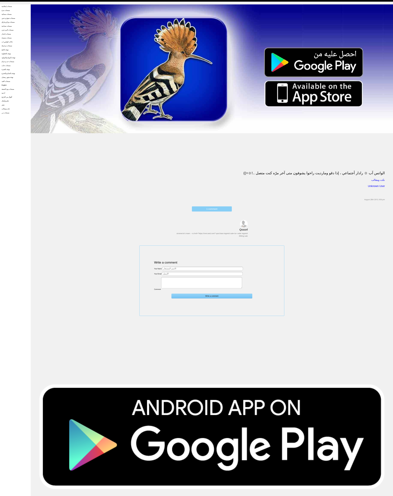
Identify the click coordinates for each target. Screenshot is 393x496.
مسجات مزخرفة (7, 46)
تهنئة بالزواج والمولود (8, 57)
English (4, 85)
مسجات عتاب (6, 65)
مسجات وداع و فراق (8, 22)
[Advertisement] (92, 147)
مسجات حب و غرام (8, 61)
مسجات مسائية (7, 14)
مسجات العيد (6, 81)
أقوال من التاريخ (7, 97)
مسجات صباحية (7, 26)
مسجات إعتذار (6, 34)
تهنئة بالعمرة (6, 69)
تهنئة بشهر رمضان (7, 77)
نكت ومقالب (6, 109)
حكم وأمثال (5, 101)
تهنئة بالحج (5, 50)
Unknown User (376, 186)
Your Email (157, 274)
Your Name (158, 269)
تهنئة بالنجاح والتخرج (8, 73)
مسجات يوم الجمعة (8, 89)
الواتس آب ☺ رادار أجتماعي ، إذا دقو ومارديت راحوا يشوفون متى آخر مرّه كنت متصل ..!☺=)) (314, 173)
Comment (157, 289)
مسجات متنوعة (7, 38)
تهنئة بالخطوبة (6, 53)
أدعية (3, 93)
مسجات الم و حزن (8, 30)
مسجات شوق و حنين (8, 18)
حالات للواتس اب (7, 42)
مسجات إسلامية (7, 6)
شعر (3, 105)
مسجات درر (5, 113)
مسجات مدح (6, 10)
